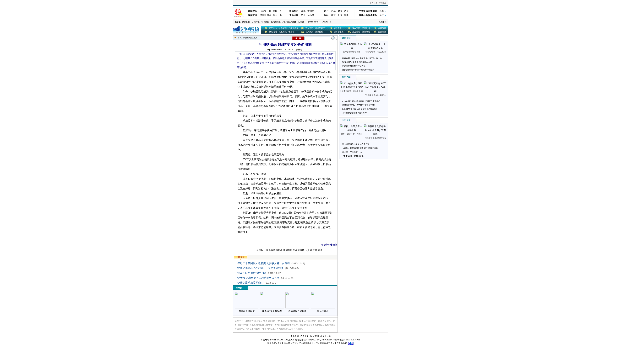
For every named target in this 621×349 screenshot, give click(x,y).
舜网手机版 (325, 336)
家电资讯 (356, 28)
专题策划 (283, 28)
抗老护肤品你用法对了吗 (251, 273)
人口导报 (286, 22)
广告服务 (304, 336)
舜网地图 (383, 3)
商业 (348, 38)
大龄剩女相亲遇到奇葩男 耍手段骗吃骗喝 (360, 148)
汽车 (348, 77)
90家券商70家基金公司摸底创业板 (357, 62)
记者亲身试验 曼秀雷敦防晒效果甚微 (258, 277)
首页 (240, 38)
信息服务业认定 (310, 343)
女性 (344, 120)
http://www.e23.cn (275, 49)
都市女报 (265, 22)
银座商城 (283, 32)
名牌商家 (309, 32)
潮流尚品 (382, 32)
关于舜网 (294, 336)
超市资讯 (338, 28)
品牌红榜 (366, 28)
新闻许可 (271, 343)
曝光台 (291, 32)
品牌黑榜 (366, 32)
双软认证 (297, 343)
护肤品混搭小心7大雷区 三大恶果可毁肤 (260, 268)
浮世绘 (239, 288)
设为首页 (373, 3)
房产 (344, 77)
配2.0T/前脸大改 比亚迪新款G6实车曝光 (359, 109)
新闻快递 (273, 28)
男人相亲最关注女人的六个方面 (355, 144)
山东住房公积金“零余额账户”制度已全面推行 (361, 101)
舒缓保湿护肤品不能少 (250, 282)
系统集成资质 (326, 343)
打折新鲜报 (293, 28)
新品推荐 (356, 32)
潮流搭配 (319, 32)
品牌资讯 (382, 28)
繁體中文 (383, 22)
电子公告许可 (341, 343)
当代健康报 (276, 22)
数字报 (237, 22)
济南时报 (256, 22)
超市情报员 (338, 32)
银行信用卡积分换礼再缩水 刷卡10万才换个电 (362, 58)
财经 (344, 38)
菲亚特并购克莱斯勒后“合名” (354, 113)
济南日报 (246, 22)
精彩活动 (273, 32)
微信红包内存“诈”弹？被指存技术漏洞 (358, 70)
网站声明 (314, 336)
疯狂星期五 (320, 28)
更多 (320, 250)
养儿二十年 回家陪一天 (352, 152)
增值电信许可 (283, 343)
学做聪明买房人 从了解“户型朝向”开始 (358, 105)
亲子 (348, 120)
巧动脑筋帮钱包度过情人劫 (353, 66)
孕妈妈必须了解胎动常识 (353, 156)
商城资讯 (309, 28)
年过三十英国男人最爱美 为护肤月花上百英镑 (263, 263)
